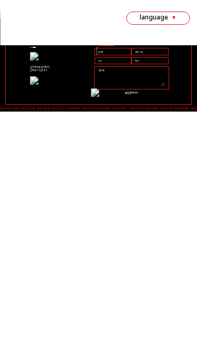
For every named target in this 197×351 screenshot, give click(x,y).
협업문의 (109, 19)
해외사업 (121, 39)
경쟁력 (15, 19)
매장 (61, 19)
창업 (32, 19)
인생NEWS (83, 19)
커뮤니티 (97, 39)
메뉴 (46, 19)
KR (168, 41)
